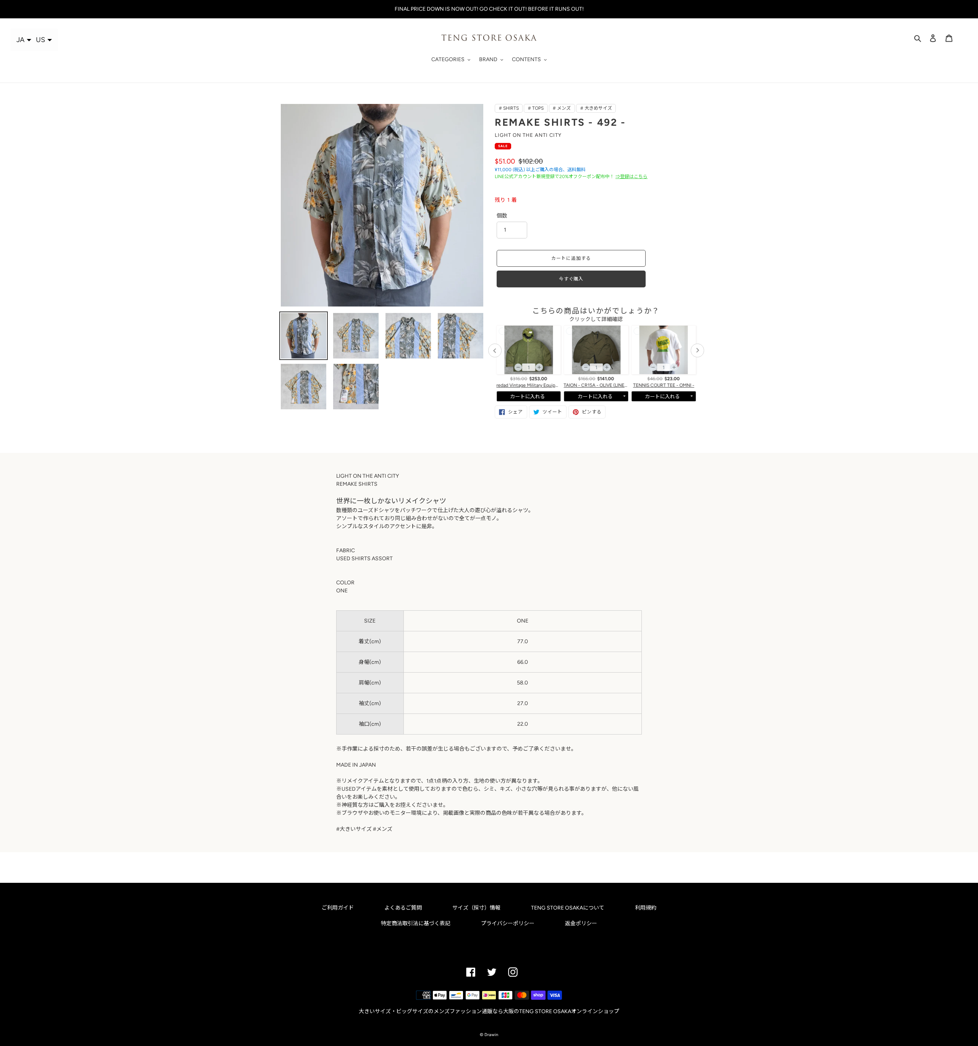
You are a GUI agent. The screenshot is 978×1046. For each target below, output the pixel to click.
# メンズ (562, 108)
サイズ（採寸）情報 (476, 908)
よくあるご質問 (403, 908)
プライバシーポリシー (507, 923)
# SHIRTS (509, 108)
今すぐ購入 (571, 279)
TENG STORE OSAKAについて (567, 908)
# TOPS (536, 108)
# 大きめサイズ (596, 108)
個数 (502, 215)
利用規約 (645, 908)
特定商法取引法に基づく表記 (415, 923)
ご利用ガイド (338, 908)
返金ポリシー (581, 923)
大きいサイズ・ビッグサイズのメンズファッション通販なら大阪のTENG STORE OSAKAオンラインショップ (489, 1011)
